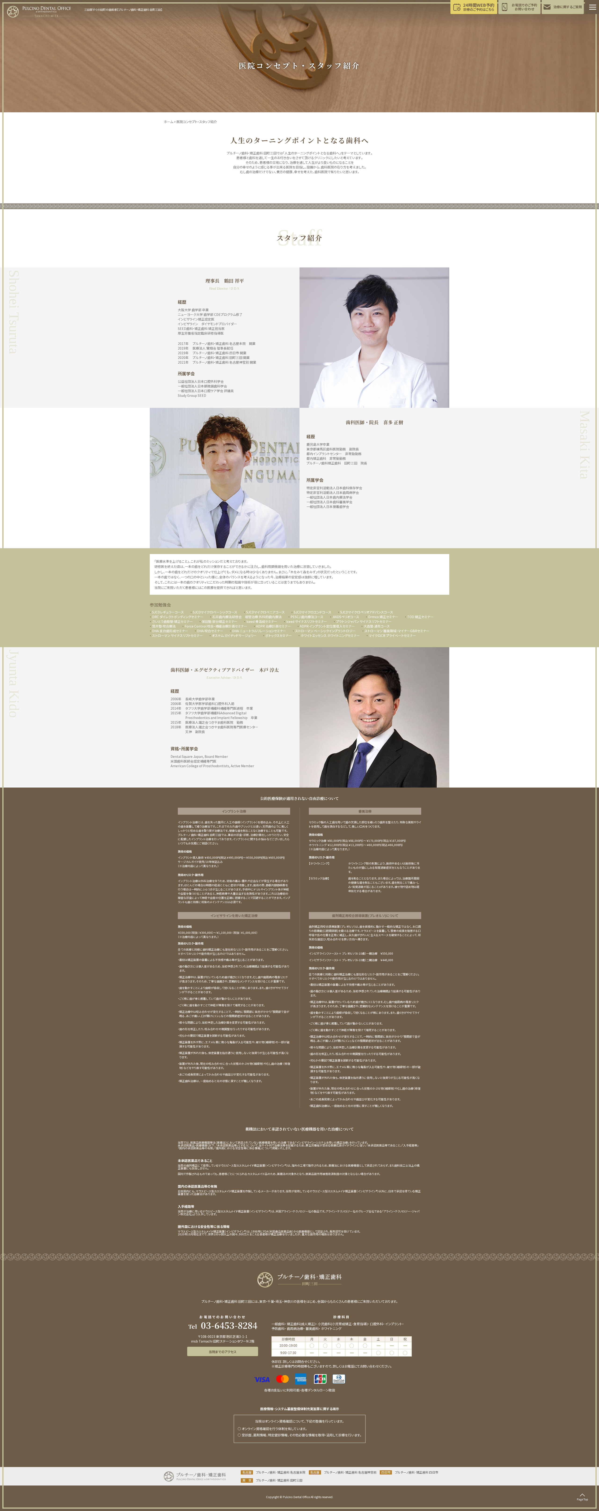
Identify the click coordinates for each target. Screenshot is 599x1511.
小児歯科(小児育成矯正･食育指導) (343, 1323)
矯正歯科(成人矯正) (301, 1323)
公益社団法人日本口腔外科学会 (201, 381)
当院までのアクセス (223, 1351)
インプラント (393, 1323)
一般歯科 (278, 1323)
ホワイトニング (331, 1328)
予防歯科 (278, 1328)
